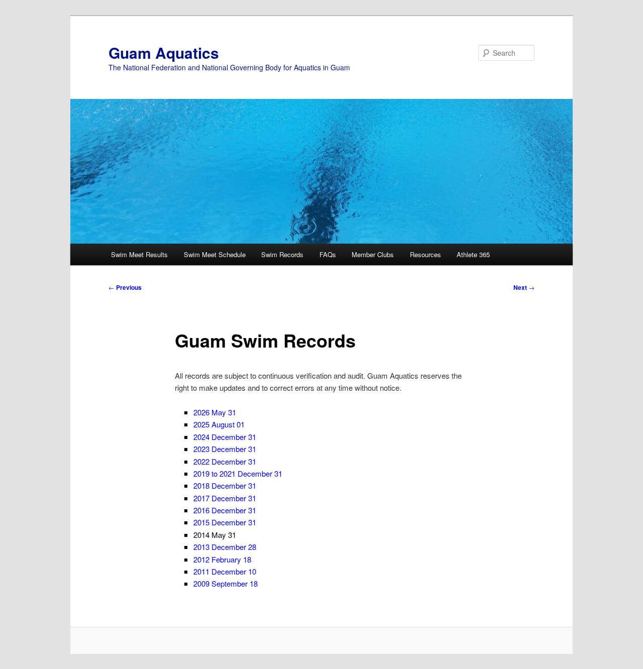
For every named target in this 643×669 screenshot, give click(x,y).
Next (523, 287)
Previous (125, 287)
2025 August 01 (219, 424)
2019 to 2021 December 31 (237, 473)
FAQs (327, 254)
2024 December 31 (224, 436)
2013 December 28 (224, 546)
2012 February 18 (222, 559)
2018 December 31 (224, 485)
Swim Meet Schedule (215, 254)
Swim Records (282, 254)
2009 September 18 (225, 583)
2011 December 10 (224, 571)
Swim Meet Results (139, 254)
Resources (425, 254)
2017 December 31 (224, 498)
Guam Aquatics (164, 52)
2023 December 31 (224, 448)
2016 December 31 (224, 510)
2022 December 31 (224, 461)
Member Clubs (373, 254)
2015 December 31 (224, 522)
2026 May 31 (214, 412)
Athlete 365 (473, 254)
